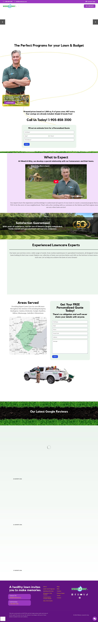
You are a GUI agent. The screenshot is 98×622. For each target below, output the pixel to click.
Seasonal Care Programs (33, 6)
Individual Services (49, 6)
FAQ (58, 589)
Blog (58, 586)
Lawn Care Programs (49, 589)
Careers (59, 591)
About (22, 6)
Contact (59, 598)
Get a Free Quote (48, 601)
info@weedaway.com (21, 1)
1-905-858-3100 (14, 604)
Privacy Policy (60, 593)
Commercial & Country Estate (67, 6)
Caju (88, 615)
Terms (58, 595)
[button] (2, 22)
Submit (26, 144)
